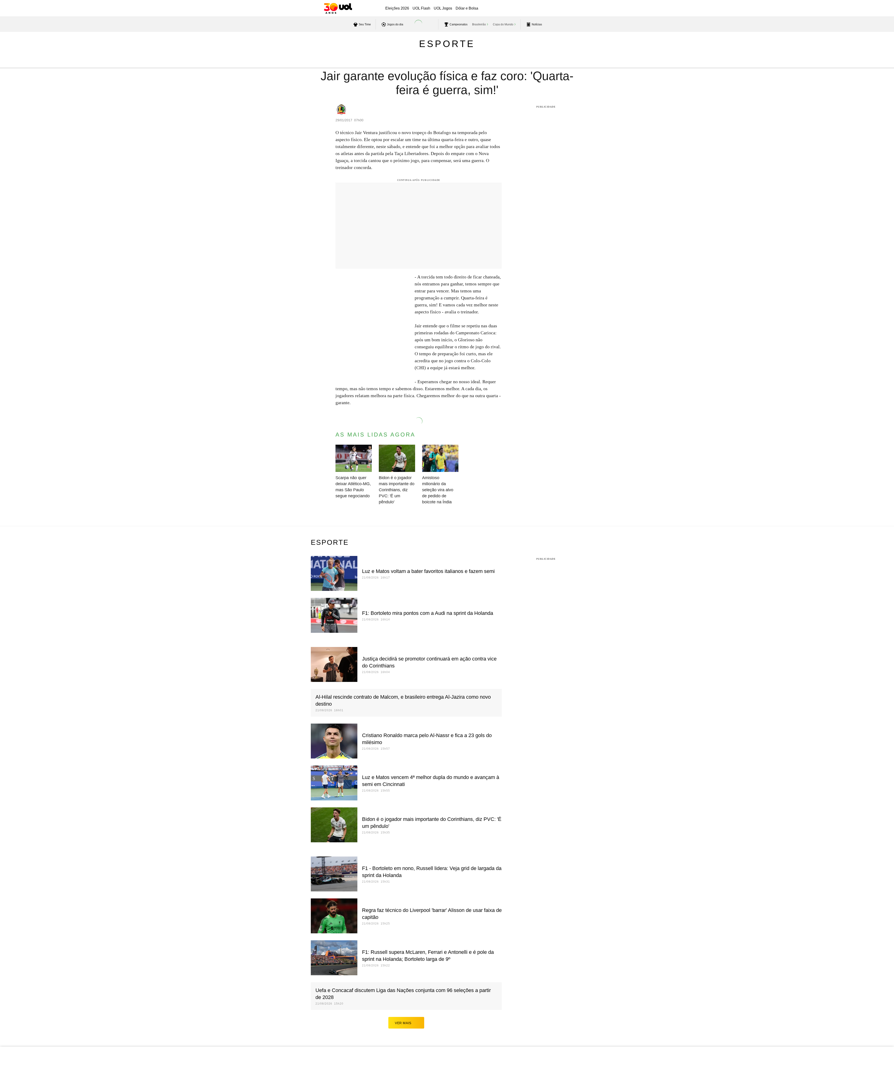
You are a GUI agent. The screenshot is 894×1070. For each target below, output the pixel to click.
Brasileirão (479, 24)
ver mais (403, 1023)
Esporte (447, 44)
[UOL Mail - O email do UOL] (545, 9)
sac (534, 8)
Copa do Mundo (503, 24)
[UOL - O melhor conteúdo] (337, 8)
